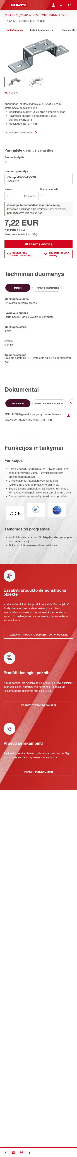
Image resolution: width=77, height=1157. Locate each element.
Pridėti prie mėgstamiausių (21, 254)
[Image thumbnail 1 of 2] (14, 82)
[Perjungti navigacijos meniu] (6, 5)
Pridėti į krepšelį (40, 244)
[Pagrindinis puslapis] (18, 5)
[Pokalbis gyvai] (21, 1152)
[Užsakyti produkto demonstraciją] (14, 1152)
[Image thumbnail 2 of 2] (36, 82)
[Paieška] (69, 5)
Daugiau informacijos (18, 132)
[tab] (14, 30)
